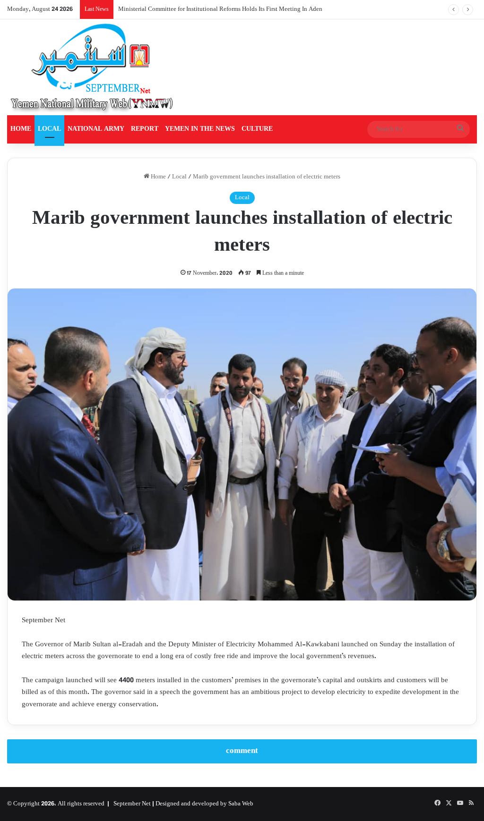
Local (179, 177)
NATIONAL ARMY (96, 129)
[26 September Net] (92, 67)
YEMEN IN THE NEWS (200, 129)
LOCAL (49, 129)
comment (242, 751)
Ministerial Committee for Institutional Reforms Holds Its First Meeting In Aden (220, 9)
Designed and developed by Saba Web (204, 804)
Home (157, 177)
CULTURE (257, 129)
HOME (20, 129)
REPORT (144, 129)
